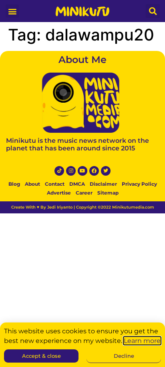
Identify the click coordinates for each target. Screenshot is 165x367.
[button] (12, 11)
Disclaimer (103, 184)
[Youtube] (82, 171)
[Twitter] (106, 171)
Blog (14, 184)
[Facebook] (94, 171)
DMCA (77, 184)
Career (84, 193)
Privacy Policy (139, 184)
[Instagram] (71, 171)
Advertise (59, 193)
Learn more (142, 341)
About (32, 184)
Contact (54, 184)
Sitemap (108, 193)
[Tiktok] (59, 171)
